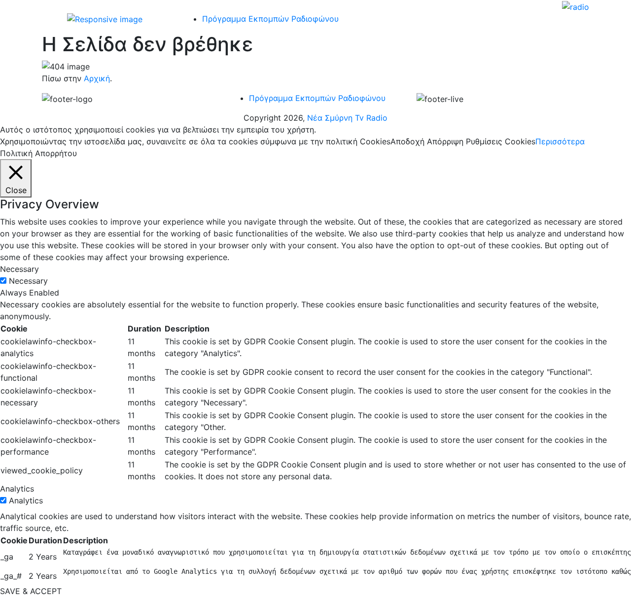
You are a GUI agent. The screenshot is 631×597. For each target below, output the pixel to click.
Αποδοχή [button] (407, 141)
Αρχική (97, 78)
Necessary (28, 281)
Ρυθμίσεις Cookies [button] (500, 141)
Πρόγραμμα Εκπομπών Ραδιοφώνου (317, 98)
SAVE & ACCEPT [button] (31, 591)
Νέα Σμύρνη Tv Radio (347, 118)
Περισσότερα (560, 141)
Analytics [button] (17, 489)
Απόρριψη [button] (445, 141)
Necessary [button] (19, 269)
